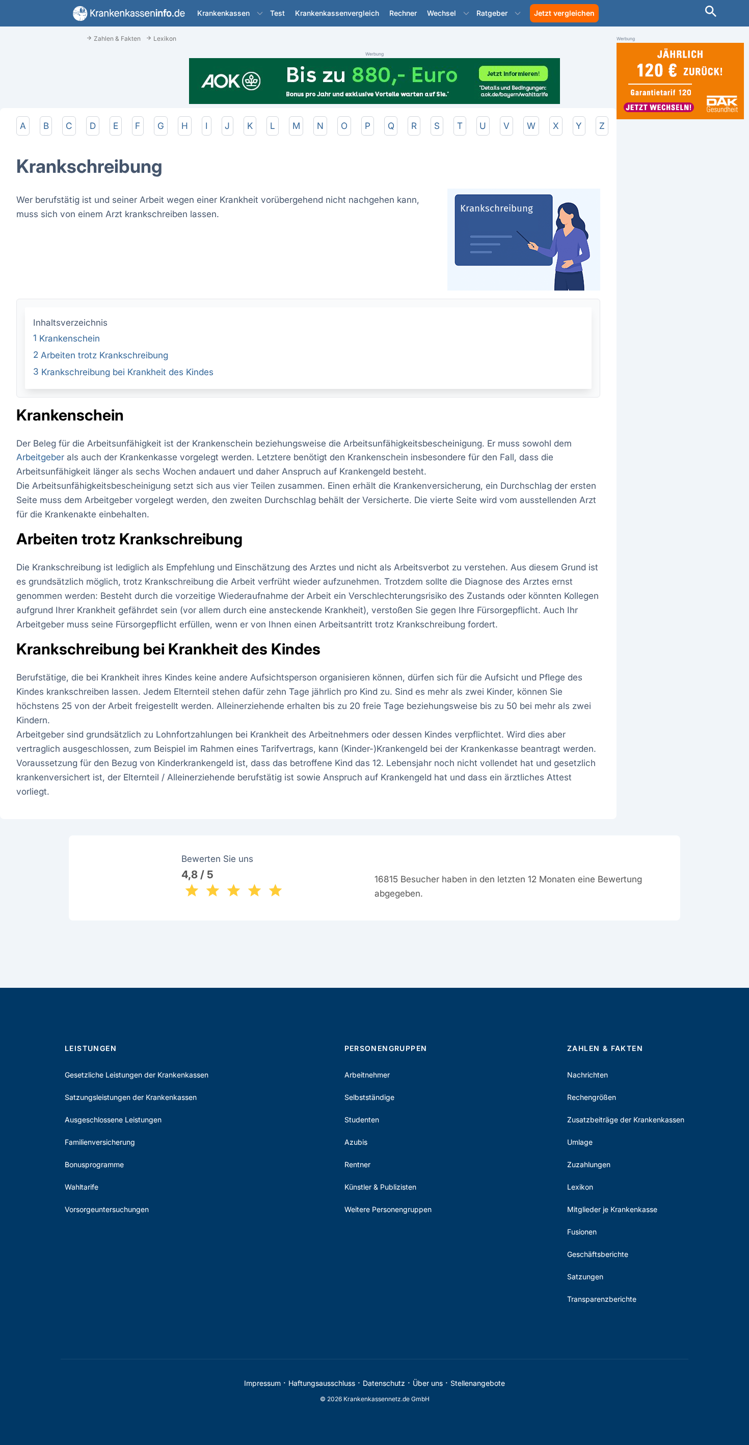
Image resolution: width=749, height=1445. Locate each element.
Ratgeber (491, 13)
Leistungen (91, 1048)
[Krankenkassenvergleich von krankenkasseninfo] (127, 13)
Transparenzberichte (601, 1299)
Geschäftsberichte (597, 1254)
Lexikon (580, 1187)
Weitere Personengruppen (388, 1209)
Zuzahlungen (588, 1164)
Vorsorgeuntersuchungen (107, 1209)
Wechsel (441, 13)
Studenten (361, 1119)
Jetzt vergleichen (564, 13)
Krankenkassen (223, 13)
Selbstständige (369, 1097)
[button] (260, 13)
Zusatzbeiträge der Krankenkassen (625, 1119)
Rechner (403, 13)
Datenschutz (384, 1383)
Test (277, 13)
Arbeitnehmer (367, 1074)
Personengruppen (385, 1048)
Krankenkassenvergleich (337, 13)
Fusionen (582, 1231)
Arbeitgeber (40, 457)
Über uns (428, 1383)
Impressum (262, 1383)
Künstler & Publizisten (380, 1187)
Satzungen (585, 1276)
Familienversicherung (100, 1142)
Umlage (580, 1142)
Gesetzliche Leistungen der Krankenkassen (136, 1074)
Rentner (357, 1164)
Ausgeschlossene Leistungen (113, 1119)
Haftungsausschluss (321, 1383)
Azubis (355, 1142)
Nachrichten (587, 1074)
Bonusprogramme (94, 1164)
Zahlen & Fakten (605, 1048)
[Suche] (710, 12)
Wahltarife (81, 1187)
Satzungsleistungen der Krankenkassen (131, 1097)
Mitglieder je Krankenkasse (612, 1209)
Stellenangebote (477, 1383)
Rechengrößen (591, 1097)
